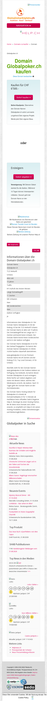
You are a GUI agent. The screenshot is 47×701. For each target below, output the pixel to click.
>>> (29, 571)
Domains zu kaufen (21, 44)
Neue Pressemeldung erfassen (23, 652)
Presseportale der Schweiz (21, 650)
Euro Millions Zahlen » (30, 613)
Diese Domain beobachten (22, 76)
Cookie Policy (23, 697)
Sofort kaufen (23, 97)
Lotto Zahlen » (32, 584)
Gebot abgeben (23, 176)
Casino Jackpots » (31, 636)
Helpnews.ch (16, 648)
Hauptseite (14, 244)
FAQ (35, 250)
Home (9, 44)
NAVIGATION (22, 25)
